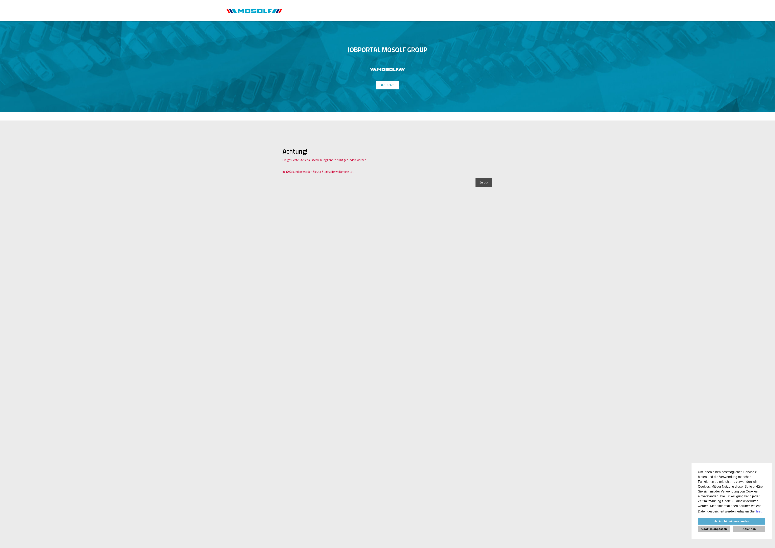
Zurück (484, 182)
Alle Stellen (387, 85)
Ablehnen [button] (749, 528)
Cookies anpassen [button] (714, 528)
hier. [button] (759, 511)
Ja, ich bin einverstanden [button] (731, 521)
